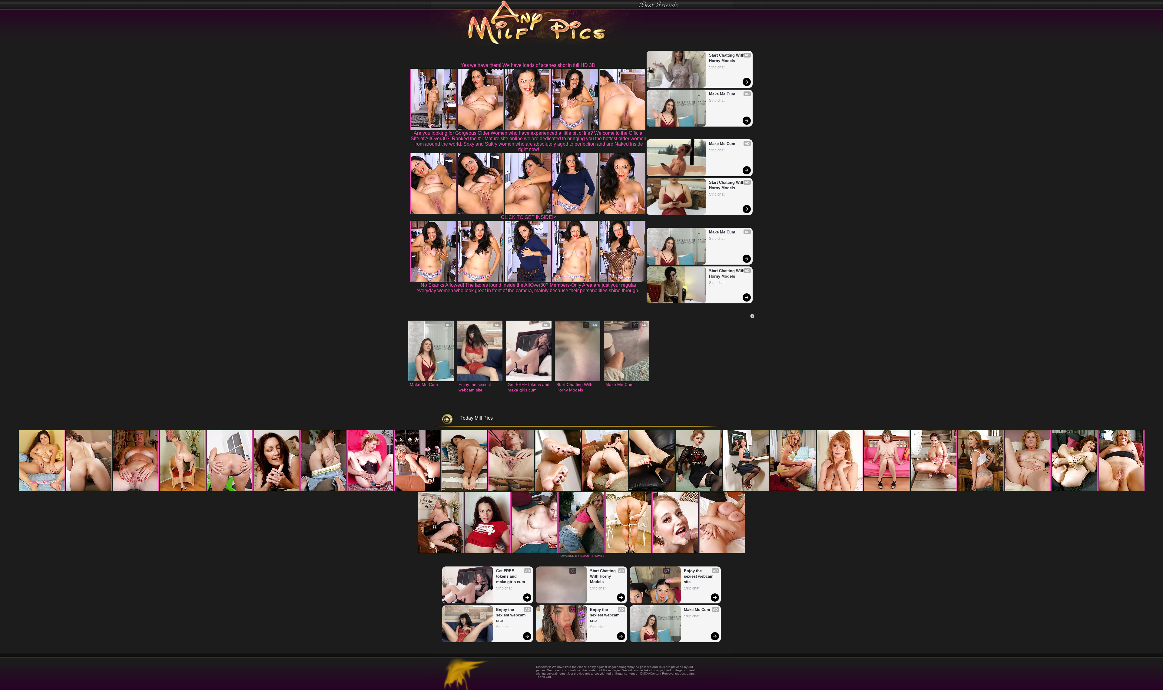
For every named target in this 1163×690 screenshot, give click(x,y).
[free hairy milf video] (628, 552)
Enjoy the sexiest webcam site (475, 387)
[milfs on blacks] (511, 490)
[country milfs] (89, 490)
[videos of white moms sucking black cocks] (581, 552)
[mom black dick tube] (1121, 490)
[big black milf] (370, 490)
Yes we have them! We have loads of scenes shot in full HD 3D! (529, 65)
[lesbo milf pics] (793, 490)
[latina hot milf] (746, 490)
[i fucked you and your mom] (1028, 490)
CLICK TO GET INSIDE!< (528, 217)
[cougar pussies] (605, 490)
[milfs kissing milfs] (558, 490)
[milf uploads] (981, 490)
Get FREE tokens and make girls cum (529, 387)
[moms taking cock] (276, 490)
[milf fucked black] (441, 552)
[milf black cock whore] (699, 490)
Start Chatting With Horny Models (727, 58)
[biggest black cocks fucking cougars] (652, 490)
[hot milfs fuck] (675, 552)
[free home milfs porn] (840, 490)
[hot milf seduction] (136, 490)
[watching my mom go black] (183, 490)
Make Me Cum (722, 94)
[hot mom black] (722, 552)
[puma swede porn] (42, 490)
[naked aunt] (464, 490)
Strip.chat (716, 67)
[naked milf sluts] (887, 490)
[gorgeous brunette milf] (535, 552)
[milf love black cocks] (1075, 490)
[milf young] (488, 552)
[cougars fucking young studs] (230, 490)
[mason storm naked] (323, 490)
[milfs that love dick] (934, 490)
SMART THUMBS (592, 555)
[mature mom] (417, 490)
